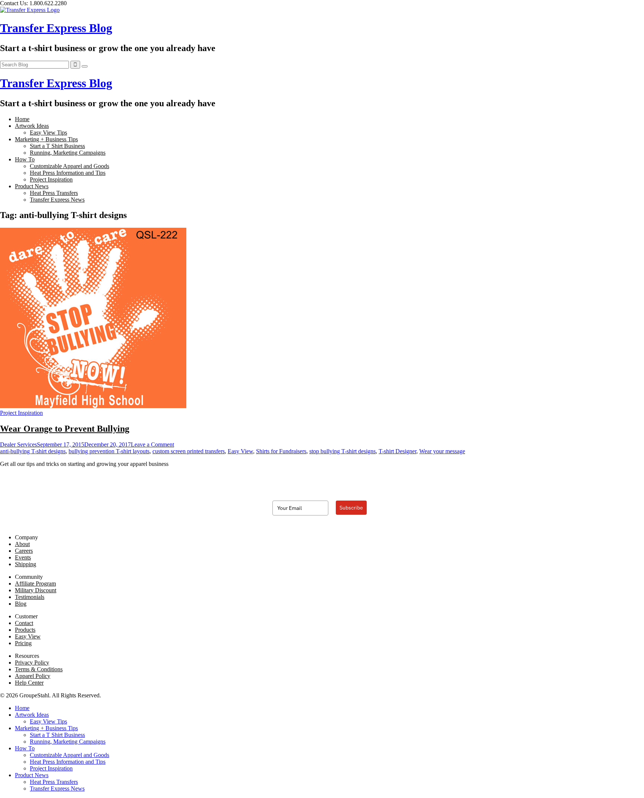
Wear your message (442, 451)
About (22, 544)
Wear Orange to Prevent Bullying (64, 428)
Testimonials (29, 597)
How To (25, 159)
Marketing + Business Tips (46, 139)
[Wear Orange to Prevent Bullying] (93, 406)
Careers (24, 551)
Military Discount (35, 590)
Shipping (25, 564)
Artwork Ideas (32, 126)
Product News (31, 186)
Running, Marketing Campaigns (67, 152)
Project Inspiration (51, 179)
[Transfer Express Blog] (30, 10)
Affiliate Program (35, 583)
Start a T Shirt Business (57, 146)
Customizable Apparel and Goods (69, 166)
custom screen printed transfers (188, 451)
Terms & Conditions (39, 669)
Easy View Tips (48, 132)
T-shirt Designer (397, 451)
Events (23, 557)
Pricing (23, 643)
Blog (20, 603)
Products (25, 630)
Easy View (240, 451)
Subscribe (351, 507)
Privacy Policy (32, 662)
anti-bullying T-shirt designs (33, 451)
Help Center (29, 682)
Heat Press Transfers (54, 193)
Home (22, 119)
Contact (24, 623)
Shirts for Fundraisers (281, 451)
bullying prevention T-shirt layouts (109, 451)
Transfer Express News (57, 199)
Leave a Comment (152, 444)
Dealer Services (18, 444)
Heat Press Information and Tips (67, 173)
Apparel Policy (32, 676)
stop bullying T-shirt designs (342, 451)
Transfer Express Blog (56, 28)
